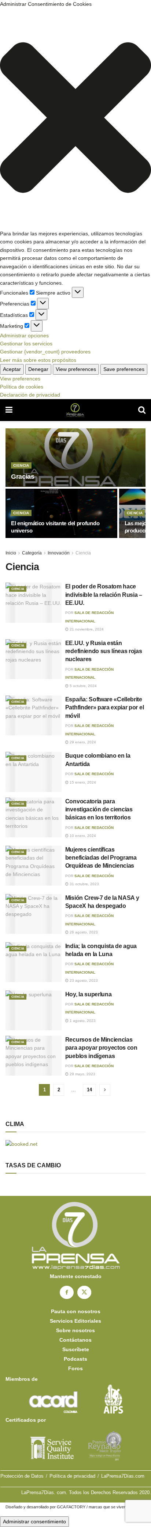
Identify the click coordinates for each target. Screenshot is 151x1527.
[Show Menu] (8, 410)
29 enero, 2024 (82, 742)
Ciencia (21, 465)
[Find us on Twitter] (84, 1292)
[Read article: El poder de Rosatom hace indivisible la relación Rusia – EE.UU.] (33, 602)
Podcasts (75, 1359)
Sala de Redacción (94, 774)
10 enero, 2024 (82, 836)
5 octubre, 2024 (83, 686)
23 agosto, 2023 (83, 980)
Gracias (22, 476)
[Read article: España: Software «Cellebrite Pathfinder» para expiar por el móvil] (33, 715)
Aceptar (12, 369)
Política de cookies (21, 387)
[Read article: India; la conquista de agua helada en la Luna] (33, 962)
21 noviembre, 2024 (86, 629)
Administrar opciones (24, 335)
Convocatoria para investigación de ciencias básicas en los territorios (99, 809)
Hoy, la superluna (88, 994)
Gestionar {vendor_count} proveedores (45, 352)
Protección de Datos (22, 1476)
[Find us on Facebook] (67, 1292)
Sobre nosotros (75, 1330)
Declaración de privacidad (30, 395)
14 (89, 1089)
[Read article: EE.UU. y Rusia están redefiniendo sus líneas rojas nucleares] (33, 659)
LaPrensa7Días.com (122, 1476)
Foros (75, 1368)
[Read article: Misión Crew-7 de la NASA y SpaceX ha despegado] (33, 914)
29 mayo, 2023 (82, 1074)
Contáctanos (75, 1340)
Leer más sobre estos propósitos (38, 360)
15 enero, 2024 (82, 782)
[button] (75, 119)
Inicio (10, 553)
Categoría (32, 553)
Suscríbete (75, 1349)
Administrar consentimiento (34, 1521)
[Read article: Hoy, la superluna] (33, 1010)
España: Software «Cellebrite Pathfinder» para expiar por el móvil (104, 707)
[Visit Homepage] (75, 410)
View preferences (76, 369)
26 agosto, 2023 (83, 932)
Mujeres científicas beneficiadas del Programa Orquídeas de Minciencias (101, 857)
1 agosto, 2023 (82, 1021)
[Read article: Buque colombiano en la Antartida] (33, 772)
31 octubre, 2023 (84, 884)
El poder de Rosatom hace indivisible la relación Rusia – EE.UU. (103, 594)
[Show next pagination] (104, 1090)
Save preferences (123, 369)
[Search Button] (142, 410)
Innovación (59, 553)
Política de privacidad (72, 1476)
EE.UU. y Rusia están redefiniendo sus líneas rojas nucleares (103, 651)
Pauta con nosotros (75, 1311)
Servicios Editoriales (75, 1321)
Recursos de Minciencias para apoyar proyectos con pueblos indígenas (101, 1048)
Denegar (38, 369)
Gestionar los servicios (26, 343)
